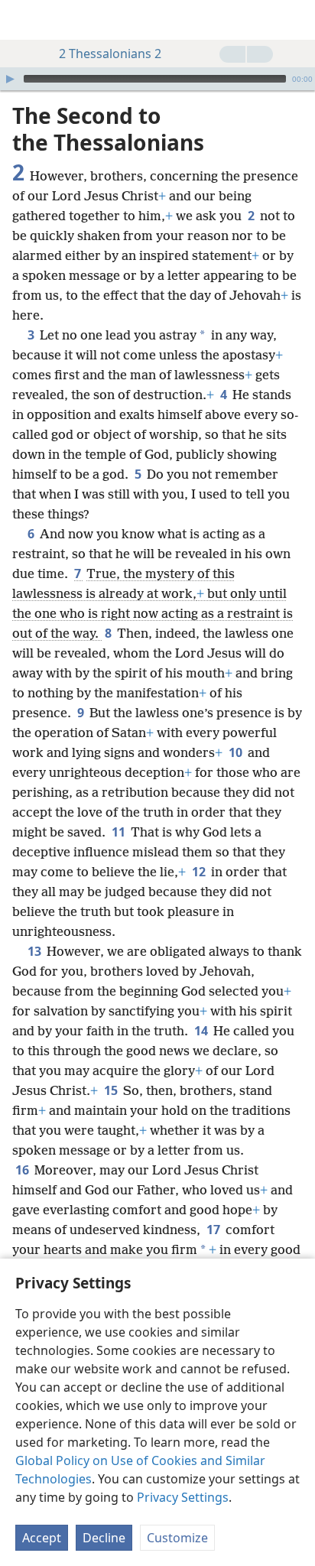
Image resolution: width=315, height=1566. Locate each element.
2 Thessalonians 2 (110, 53)
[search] (296, 20)
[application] (157, 78)
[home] (23, 20)
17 (214, 1229)
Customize (177, 1537)
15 (112, 1090)
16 (23, 1170)
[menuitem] (23, 20)
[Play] (10, 79)
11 (120, 832)
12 (200, 871)
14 (202, 1030)
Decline (104, 1537)
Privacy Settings (183, 1497)
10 (237, 752)
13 (36, 951)
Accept (41, 1537)
